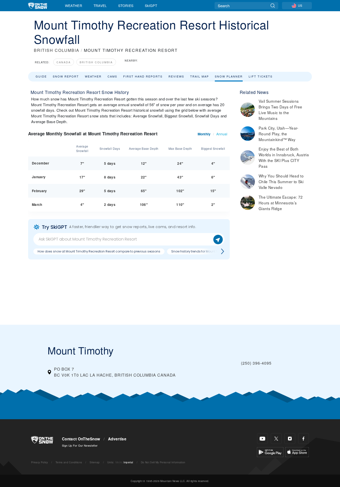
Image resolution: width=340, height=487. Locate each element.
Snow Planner (229, 76)
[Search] (272, 5)
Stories (125, 5)
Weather (73, 5)
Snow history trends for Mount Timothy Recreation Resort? (214, 251)
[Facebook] (303, 438)
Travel (100, 5)
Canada (64, 62)
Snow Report (66, 76)
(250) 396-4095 (256, 363)
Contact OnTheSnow (81, 439)
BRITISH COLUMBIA (56, 50)
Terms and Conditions (69, 462)
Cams (112, 76)
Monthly (204, 134)
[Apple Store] (297, 451)
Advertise (117, 439)
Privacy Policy (39, 462)
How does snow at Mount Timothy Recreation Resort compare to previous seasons (99, 251)
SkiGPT (151, 5)
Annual (221, 133)
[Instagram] (289, 438)
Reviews (176, 76)
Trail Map (199, 76)
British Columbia (96, 62)
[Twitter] (276, 438)
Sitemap (95, 462)
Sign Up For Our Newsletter (80, 445)
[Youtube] (262, 438)
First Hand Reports (143, 76)
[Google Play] (270, 451)
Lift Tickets (261, 76)
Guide (41, 76)
